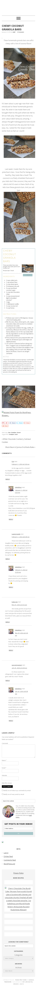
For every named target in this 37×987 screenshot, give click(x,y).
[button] (27, 275)
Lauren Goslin (16, 534)
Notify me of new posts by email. (14, 794)
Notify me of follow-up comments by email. (17, 790)
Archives (18, 967)
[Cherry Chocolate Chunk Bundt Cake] (18, 909)
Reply (8, 479)
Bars (9, 432)
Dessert (19, 432)
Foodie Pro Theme (21, 980)
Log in (6, 853)
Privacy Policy (18, 873)
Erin (13, 461)
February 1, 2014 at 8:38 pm (20, 537)
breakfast (11, 434)
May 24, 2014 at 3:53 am (19, 605)
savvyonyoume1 (17, 665)
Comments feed (10, 860)
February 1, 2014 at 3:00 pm (20, 464)
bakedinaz (18, 487)
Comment (5, 743)
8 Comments (20, 32)
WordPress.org (9, 864)
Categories (18, 955)
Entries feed (8, 856)
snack (16, 434)
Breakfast (13, 432)
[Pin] (3, 423)
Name (4, 760)
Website (4, 775)
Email (4, 768)
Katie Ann (15, 602)
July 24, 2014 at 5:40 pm (19, 668)
